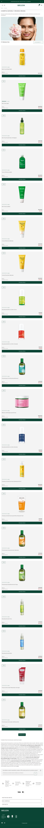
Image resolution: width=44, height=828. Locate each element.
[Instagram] (4, 823)
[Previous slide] (40, 1)
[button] (2, 5)
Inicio (2, 8)
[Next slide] (42, 1)
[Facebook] (2, 823)
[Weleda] (5, 811)
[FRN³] (3, 818)
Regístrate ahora (35, 773)
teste (17, 766)
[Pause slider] (1, 1)
